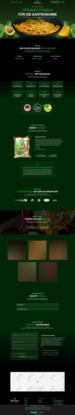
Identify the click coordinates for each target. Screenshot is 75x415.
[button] (37, 381)
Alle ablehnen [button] (41, 412)
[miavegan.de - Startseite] (37, 2)
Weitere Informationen (37, 410)
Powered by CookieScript (37, 414)
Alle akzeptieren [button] (34, 412)
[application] (37, 381)
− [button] (11, 374)
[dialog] (37, 410)
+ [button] (11, 372)
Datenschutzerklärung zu (22, 353)
